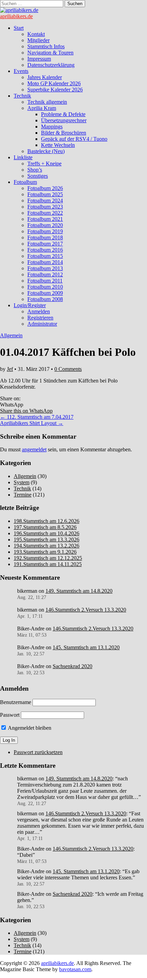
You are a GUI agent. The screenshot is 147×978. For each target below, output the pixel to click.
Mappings (52, 126)
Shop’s (34, 170)
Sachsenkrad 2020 (72, 666)
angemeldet (34, 449)
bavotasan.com (75, 969)
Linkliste (23, 157)
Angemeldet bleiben (29, 728)
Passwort (9, 715)
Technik (22, 96)
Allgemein (11, 335)
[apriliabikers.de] (19, 10)
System (21, 482)
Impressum (39, 59)
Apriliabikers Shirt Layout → (31, 423)
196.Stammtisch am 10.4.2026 (46, 533)
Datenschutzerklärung (51, 65)
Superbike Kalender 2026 (55, 89)
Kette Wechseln (58, 145)
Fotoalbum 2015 (45, 256)
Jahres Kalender (44, 77)
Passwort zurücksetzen (38, 752)
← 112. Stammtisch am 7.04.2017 (37, 417)
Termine (22, 495)
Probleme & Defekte (63, 114)
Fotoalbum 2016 (45, 250)
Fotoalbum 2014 (45, 262)
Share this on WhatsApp (26, 411)
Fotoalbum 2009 (45, 293)
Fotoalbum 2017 (45, 244)
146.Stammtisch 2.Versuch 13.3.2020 (85, 610)
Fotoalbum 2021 (45, 219)
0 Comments (68, 369)
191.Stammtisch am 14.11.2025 (48, 564)
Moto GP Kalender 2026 (54, 83)
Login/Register (30, 305)
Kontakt (36, 34)
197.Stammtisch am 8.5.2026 (45, 527)
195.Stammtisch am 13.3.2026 (46, 539)
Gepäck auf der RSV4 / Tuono (74, 139)
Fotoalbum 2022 (45, 213)
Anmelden (38, 311)
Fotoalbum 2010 (45, 287)
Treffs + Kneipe (44, 163)
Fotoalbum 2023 (45, 207)
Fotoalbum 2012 (45, 274)
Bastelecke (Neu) (46, 151)
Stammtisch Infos (46, 46)
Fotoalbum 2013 (45, 268)
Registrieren (40, 318)
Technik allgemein (47, 102)
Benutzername (15, 702)
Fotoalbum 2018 (45, 237)
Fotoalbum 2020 (45, 225)
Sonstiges (37, 176)
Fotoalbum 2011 (45, 281)
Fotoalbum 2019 (45, 231)
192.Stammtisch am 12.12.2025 (48, 558)
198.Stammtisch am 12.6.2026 (46, 521)
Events (21, 71)
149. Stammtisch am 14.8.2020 (78, 591)
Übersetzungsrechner (63, 120)
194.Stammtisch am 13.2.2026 (46, 546)
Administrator (42, 324)
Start (19, 28)
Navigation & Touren (50, 52)
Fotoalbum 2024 (45, 200)
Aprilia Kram (41, 108)
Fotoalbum (25, 182)
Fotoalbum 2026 (45, 188)
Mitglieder (38, 40)
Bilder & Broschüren (63, 133)
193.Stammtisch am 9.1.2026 (45, 552)
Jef (10, 369)
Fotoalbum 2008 (45, 299)
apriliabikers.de (16, 16)
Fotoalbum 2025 (45, 194)
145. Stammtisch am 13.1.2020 (86, 647)
